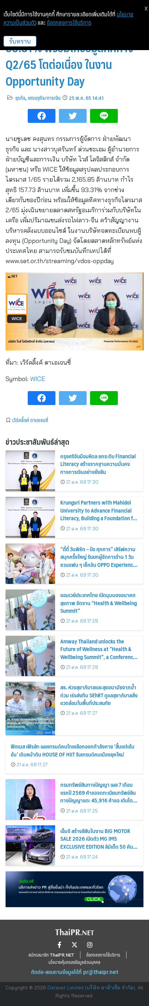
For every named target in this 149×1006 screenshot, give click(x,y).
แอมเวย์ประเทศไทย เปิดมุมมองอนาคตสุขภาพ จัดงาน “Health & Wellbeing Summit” (98, 602)
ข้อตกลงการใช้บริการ (69, 22)
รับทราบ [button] (20, 41)
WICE (37, 379)
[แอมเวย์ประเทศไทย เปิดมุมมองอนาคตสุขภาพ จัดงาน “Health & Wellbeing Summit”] (30, 609)
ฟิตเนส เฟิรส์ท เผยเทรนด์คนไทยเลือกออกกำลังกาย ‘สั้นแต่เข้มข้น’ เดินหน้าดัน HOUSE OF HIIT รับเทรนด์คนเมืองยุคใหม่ (72, 750)
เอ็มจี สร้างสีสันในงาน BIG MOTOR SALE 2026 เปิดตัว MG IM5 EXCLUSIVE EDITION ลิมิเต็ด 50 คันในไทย (99, 842)
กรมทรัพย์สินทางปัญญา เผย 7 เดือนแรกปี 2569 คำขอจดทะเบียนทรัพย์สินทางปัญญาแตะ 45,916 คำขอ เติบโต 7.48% (98, 796)
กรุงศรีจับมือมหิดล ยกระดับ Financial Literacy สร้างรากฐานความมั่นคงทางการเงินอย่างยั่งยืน (98, 463)
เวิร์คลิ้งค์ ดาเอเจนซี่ (30, 420)
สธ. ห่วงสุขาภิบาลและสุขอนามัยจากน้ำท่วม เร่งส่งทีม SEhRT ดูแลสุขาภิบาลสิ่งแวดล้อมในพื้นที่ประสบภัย (99, 694)
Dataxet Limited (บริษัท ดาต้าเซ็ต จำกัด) (91, 987)
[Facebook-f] (59, 945)
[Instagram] (90, 945)
